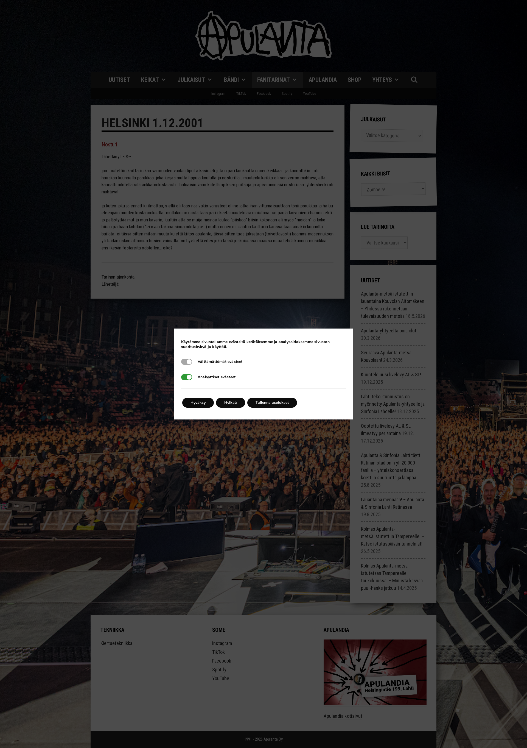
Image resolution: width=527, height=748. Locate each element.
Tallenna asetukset (272, 402)
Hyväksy (198, 402)
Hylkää (230, 402)
